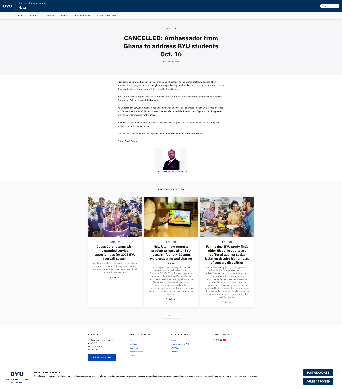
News (23, 7)
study (221, 267)
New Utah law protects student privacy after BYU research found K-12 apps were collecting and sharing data (171, 254)
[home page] (7, 6)
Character (50, 15)
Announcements (82, 15)
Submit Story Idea (102, 357)
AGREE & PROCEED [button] (318, 381)
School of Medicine (106, 15)
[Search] (335, 6)
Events (64, 15)
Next (170, 315)
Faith (20, 15)
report (187, 267)
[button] (337, 372)
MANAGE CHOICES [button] (318, 372)
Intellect (33, 15)
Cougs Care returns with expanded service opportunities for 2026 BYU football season (114, 252)
